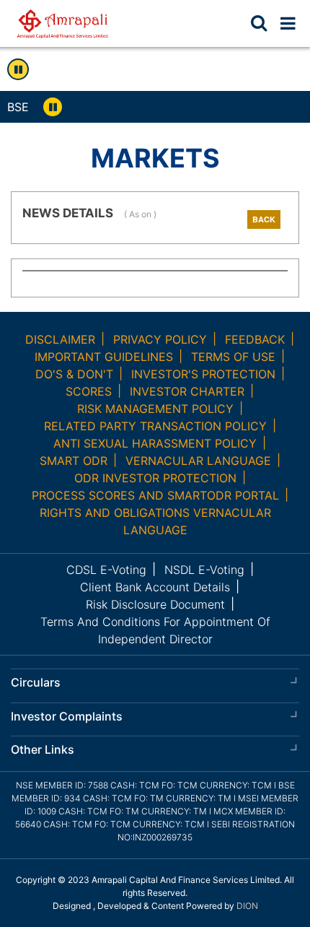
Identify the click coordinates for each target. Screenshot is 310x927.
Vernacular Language (198, 460)
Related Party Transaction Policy (155, 426)
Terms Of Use (233, 356)
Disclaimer (60, 339)
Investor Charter (187, 391)
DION (247, 905)
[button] (288, 23)
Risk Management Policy (155, 408)
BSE (18, 107)
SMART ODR (73, 460)
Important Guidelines (104, 356)
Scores (89, 391)
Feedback (255, 339)
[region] (189, 106)
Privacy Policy (160, 339)
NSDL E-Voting (204, 569)
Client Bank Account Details (155, 587)
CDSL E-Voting (106, 569)
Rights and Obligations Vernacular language (155, 521)
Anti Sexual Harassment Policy (155, 443)
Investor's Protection (203, 374)
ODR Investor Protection (155, 478)
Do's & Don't (74, 374)
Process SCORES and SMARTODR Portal (155, 495)
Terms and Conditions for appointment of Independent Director (155, 630)
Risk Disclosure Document (155, 604)
